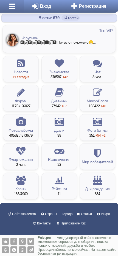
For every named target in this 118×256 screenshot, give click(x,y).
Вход (45, 6)
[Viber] (13, 249)
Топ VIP (106, 30)
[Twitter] (30, 241)
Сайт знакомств (23, 214)
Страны (50, 214)
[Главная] (12, 6)
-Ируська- (30, 38)
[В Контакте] (5, 241)
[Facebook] (13, 241)
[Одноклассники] (22, 241)
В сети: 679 (49, 17)
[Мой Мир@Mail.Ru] (5, 249)
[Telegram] (30, 249)
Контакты (43, 223)
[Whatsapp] (22, 249)
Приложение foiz (72, 223)
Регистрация (92, 6)
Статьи (86, 214)
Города (67, 214)
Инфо (105, 214)
